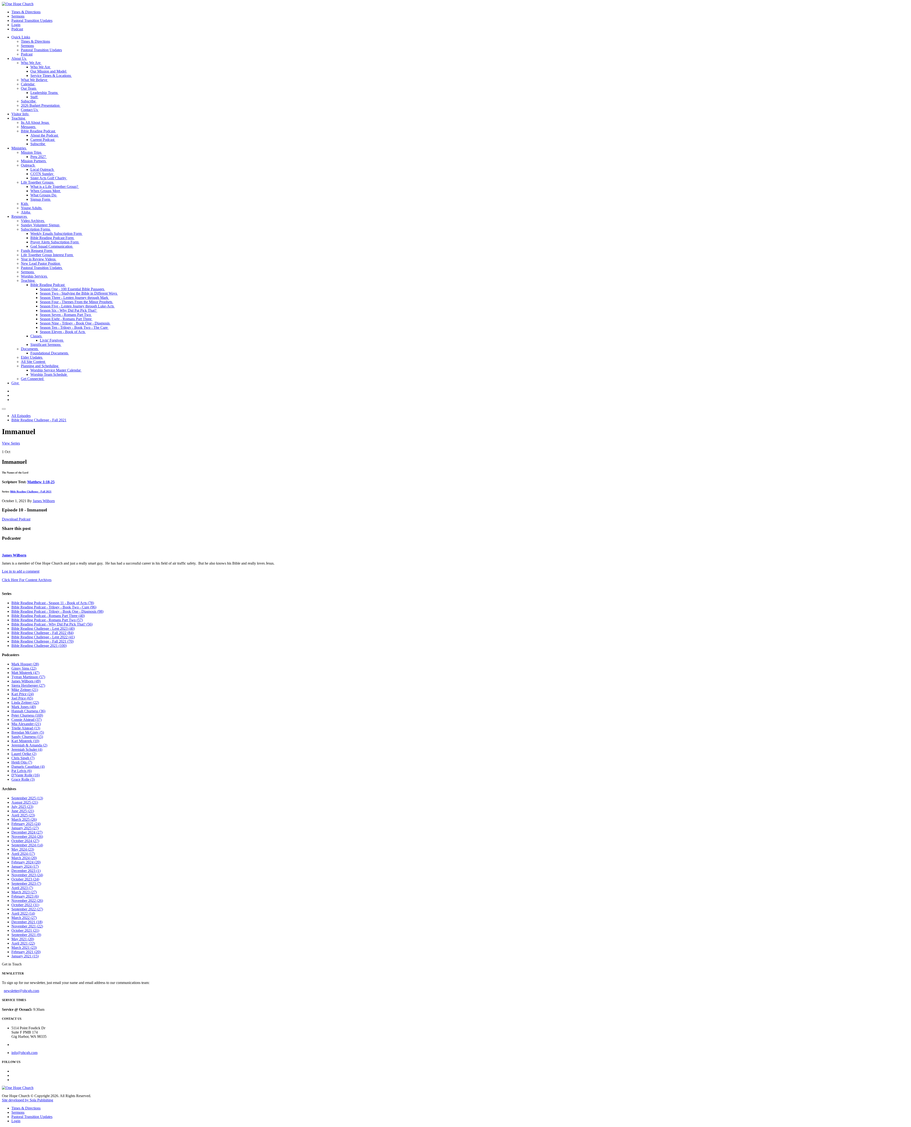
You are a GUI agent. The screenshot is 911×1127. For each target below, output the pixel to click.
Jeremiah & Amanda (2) (29, 745)
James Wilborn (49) (26, 681)
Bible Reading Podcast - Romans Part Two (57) (47, 620)
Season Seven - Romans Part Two (66, 315)
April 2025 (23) (23, 815)
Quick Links (20, 37)
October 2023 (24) (25, 879)
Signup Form (40, 199)
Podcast (17, 29)
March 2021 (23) (24, 948)
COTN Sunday (42, 174)
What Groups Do (43, 195)
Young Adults (31, 208)
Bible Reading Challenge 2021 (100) (39, 646)
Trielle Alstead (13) (25, 728)
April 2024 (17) (23, 854)
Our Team (29, 88)
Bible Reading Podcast (38, 131)
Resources (19, 216)
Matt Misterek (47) (25, 673)
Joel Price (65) (22, 698)
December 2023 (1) (26, 871)
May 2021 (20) (22, 939)
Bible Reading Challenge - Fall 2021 (38, 420)
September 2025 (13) (27, 798)
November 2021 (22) (27, 926)
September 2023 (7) (26, 883)
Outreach (28, 165)
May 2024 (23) (22, 849)
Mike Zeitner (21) (24, 690)
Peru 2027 (38, 157)
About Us (19, 58)
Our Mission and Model (48, 71)
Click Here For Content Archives (26, 580)
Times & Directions (26, 12)
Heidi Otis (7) (21, 762)
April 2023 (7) (22, 888)
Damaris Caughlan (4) (28, 767)
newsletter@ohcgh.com (21, 991)
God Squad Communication (51, 246)
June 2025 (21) (22, 811)
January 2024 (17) (25, 866)
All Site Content (33, 362)
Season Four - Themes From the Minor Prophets (76, 302)
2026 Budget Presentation (40, 105)
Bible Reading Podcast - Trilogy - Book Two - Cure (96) (53, 607)
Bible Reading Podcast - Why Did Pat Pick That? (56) (52, 624)
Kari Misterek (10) (25, 741)
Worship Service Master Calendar (56, 370)
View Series (11, 443)
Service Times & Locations (51, 76)
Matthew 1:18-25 (41, 482)
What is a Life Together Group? (54, 187)
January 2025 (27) (25, 828)
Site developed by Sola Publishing (27, 1100)
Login (15, 25)
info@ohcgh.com (24, 1053)
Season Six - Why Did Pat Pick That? (68, 310)
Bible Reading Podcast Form (52, 238)
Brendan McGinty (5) (27, 732)
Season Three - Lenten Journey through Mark (74, 298)
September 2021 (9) (26, 935)
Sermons (17, 16)
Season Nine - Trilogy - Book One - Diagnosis (75, 323)
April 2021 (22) (23, 943)
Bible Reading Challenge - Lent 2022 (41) (43, 637)
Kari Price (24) (22, 694)
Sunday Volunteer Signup (40, 225)
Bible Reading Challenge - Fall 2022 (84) (42, 633)
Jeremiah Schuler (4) (26, 749)
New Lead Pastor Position (41, 263)
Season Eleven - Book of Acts (63, 332)
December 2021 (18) (26, 922)
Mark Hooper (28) (25, 664)
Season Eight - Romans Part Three (66, 319)
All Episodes (21, 416)
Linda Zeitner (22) (25, 702)
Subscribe (29, 101)
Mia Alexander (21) (26, 724)
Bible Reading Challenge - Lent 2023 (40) (43, 628)
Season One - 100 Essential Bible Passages (72, 289)
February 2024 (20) (26, 862)
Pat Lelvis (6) (21, 771)
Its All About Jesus (35, 123)
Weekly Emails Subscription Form (56, 234)
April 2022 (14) (23, 913)
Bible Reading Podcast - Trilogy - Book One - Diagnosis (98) (57, 611)
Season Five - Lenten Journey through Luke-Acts (77, 306)
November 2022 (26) (27, 901)
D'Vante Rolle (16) (25, 775)
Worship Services (34, 276)
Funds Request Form (37, 251)
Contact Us (30, 110)
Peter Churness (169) (27, 715)
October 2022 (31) (25, 905)
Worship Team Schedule (49, 374)
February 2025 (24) (26, 824)
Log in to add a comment (20, 571)
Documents (30, 349)
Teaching (18, 118)
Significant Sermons (45, 345)
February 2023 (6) (25, 896)
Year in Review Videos (38, 259)
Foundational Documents (49, 353)
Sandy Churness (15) (27, 737)
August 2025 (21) (24, 802)
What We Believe (34, 80)
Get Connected (32, 379)
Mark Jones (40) (23, 707)
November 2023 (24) (27, 875)
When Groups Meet (45, 191)
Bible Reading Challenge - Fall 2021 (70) (42, 641)
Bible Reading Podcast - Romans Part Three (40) (48, 616)
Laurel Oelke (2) (23, 754)
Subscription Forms (36, 229)
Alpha (26, 212)
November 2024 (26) (27, 837)
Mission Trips (31, 152)
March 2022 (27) (24, 918)
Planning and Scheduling (40, 366)
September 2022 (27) (27, 909)
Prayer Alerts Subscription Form (54, 242)
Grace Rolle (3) (23, 779)
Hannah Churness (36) (28, 711)
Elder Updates (32, 357)
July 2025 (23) (22, 807)
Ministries (19, 148)
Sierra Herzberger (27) (28, 685)
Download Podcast (16, 519)
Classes (36, 336)
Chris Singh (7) (22, 758)
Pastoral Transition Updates (31, 21)
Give (15, 383)
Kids (25, 204)
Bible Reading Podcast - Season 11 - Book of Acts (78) (52, 603)
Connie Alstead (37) (26, 720)
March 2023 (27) (24, 892)
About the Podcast (44, 135)
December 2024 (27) (26, 832)
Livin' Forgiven (52, 340)
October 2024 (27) (25, 841)
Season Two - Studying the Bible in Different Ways (79, 293)
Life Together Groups (37, 182)
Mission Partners (34, 161)
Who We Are (31, 63)
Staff (34, 97)
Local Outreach (42, 169)
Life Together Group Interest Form (47, 255)
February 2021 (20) (26, 952)
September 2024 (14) (27, 845)
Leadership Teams (44, 93)
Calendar (28, 84)
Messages (28, 127)
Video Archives (33, 221)
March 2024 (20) (24, 858)
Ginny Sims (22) (23, 668)
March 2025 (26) (24, 819)
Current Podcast (42, 140)
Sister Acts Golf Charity (48, 178)
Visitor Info (20, 114)
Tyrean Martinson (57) (28, 677)
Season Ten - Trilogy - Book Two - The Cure (74, 327)
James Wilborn (44, 501)
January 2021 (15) (25, 956)
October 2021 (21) (25, 930)
